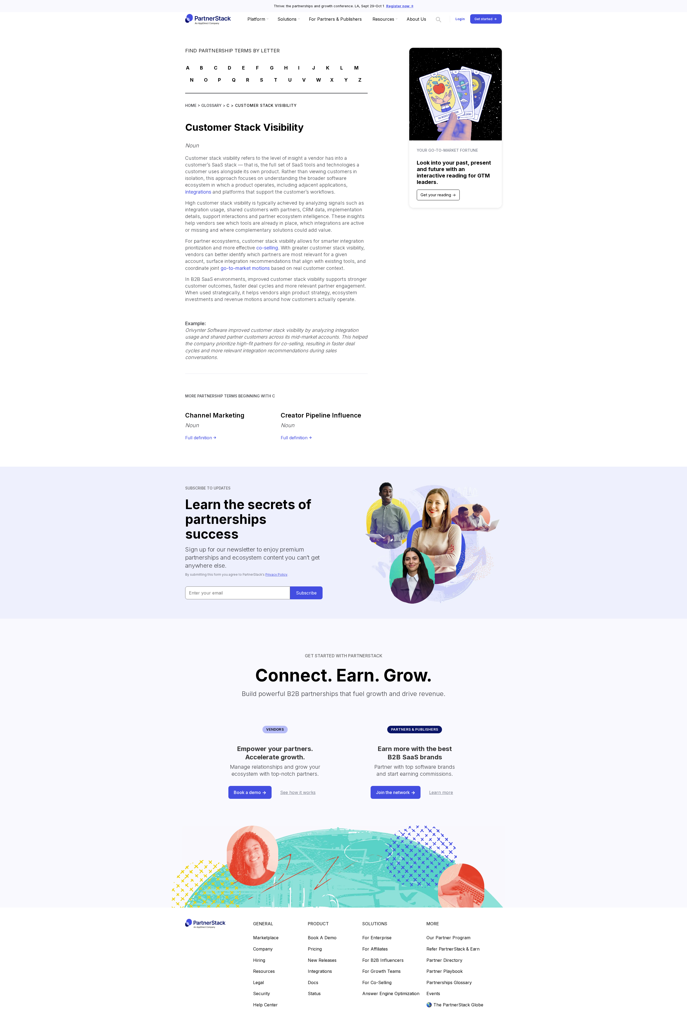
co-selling (267, 248)
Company (263, 949)
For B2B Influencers (383, 960)
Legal (258, 982)
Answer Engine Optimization (390, 993)
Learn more (441, 792)
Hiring (259, 960)
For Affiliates (375, 949)
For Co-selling (377, 982)
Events (433, 993)
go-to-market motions (245, 268)
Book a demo (322, 937)
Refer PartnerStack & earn (453, 949)
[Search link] (438, 19)
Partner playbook (444, 971)
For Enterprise (377, 937)
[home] (207, 19)
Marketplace (266, 937)
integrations (198, 192)
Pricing (315, 949)
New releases (322, 960)
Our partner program (448, 937)
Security (261, 993)
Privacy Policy (276, 574)
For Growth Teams (381, 971)
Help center (265, 1005)
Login (460, 19)
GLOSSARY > (213, 105)
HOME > (193, 105)
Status (314, 993)
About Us (416, 19)
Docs (313, 982)
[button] (257, 19)
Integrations (320, 971)
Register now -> (400, 6)
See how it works (298, 792)
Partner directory (444, 960)
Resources (264, 971)
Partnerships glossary (449, 982)
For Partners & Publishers (335, 19)
